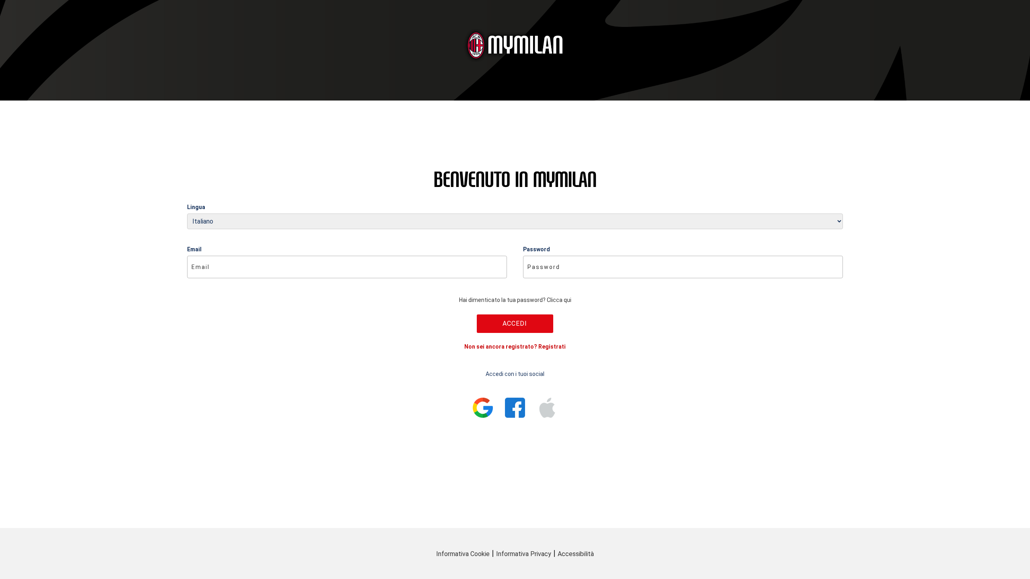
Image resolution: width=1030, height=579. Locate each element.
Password (536, 249)
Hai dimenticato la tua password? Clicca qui (515, 300)
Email (194, 249)
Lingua (196, 207)
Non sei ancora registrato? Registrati (515, 346)
